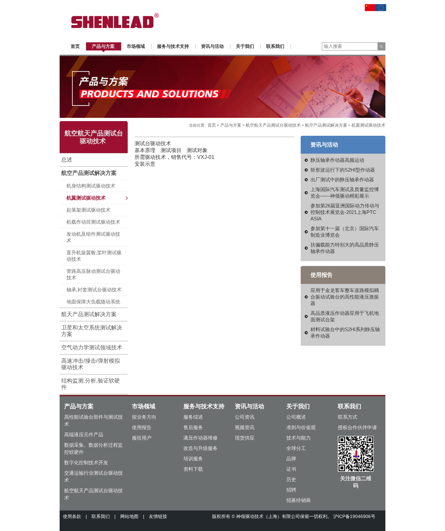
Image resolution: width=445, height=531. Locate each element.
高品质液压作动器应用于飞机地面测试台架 (344, 316)
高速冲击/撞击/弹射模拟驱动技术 (90, 364)
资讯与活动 (249, 406)
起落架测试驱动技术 (88, 210)
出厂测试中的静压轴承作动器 (342, 179)
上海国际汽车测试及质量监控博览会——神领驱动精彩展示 (344, 193)
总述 (66, 160)
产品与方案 (230, 125)
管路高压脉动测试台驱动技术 (93, 274)
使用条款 (72, 516)
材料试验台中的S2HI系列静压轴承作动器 (345, 333)
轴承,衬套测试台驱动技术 (94, 289)
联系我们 (349, 406)
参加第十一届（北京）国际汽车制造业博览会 (344, 232)
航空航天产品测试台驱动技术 (273, 125)
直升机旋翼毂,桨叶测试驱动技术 (94, 256)
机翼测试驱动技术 (86, 198)
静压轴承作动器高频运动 (337, 160)
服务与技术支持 (203, 406)
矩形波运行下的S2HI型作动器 (342, 170)
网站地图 (129, 516)
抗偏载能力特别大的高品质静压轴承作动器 (344, 248)
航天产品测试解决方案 (89, 314)
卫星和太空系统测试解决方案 (91, 331)
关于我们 (298, 406)
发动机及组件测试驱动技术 (93, 237)
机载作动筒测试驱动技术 (93, 222)
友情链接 (158, 516)
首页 (212, 125)
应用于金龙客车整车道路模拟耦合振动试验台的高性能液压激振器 (344, 296)
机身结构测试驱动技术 (90, 186)
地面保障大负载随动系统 (93, 301)
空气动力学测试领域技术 (91, 347)
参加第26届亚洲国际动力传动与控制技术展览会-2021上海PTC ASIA (344, 212)
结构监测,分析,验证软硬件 (90, 384)
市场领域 (143, 406)
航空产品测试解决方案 (89, 173)
